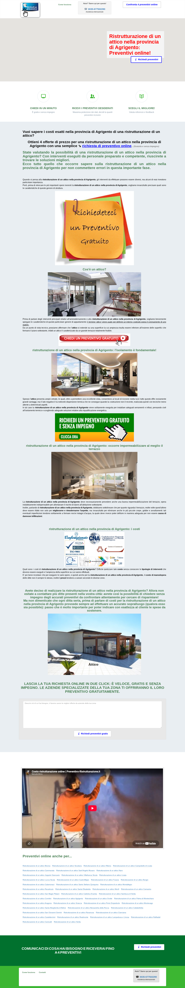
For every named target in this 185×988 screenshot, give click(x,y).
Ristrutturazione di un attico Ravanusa (79, 913)
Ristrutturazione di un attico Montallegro (116, 884)
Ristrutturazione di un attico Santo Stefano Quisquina (77, 884)
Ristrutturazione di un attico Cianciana (111, 913)
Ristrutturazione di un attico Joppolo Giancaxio (41, 875)
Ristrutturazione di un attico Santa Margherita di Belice (44, 908)
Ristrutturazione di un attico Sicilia (67, 922)
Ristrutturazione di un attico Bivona (36, 866)
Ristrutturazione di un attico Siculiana (67, 866)
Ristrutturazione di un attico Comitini (37, 898)
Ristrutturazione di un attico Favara (105, 880)
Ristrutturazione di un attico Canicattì (37, 922)
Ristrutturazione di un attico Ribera (97, 866)
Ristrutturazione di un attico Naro (110, 870)
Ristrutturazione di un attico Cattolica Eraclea (79, 894)
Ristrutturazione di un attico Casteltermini (39, 917)
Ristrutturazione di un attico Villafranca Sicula (79, 875)
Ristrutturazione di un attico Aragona (37, 903)
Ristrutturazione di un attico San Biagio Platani (41, 894)
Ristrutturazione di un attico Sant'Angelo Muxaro (75, 870)
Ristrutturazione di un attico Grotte (98, 898)
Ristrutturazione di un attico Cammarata (38, 870)
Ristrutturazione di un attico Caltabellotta (127, 908)
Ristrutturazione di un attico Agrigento (68, 898)
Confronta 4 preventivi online (142, 4)
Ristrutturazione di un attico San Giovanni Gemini (42, 913)
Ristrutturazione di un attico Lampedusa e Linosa (109, 917)
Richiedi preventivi (148, 59)
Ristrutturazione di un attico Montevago (137, 903)
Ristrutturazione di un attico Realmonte (72, 917)
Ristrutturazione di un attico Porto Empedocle (102, 903)
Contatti (42, 972)
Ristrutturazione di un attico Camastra (136, 889)
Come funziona (64, 5)
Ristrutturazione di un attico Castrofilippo (73, 880)
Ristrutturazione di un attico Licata (112, 875)
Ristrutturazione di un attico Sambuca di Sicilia (117, 894)
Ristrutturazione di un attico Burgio (134, 880)
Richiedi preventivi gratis (94, 733)
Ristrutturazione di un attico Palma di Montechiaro (134, 898)
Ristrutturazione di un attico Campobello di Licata (132, 866)
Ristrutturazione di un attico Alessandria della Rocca (88, 908)
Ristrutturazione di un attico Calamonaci (38, 884)
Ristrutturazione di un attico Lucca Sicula (39, 880)
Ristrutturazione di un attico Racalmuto (38, 889)
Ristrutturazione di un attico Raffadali (145, 917)
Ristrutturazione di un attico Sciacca (67, 903)
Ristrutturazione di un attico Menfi (105, 889)
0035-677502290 (96, 9)
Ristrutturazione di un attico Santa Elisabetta (73, 889)
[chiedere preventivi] (94, 228)
